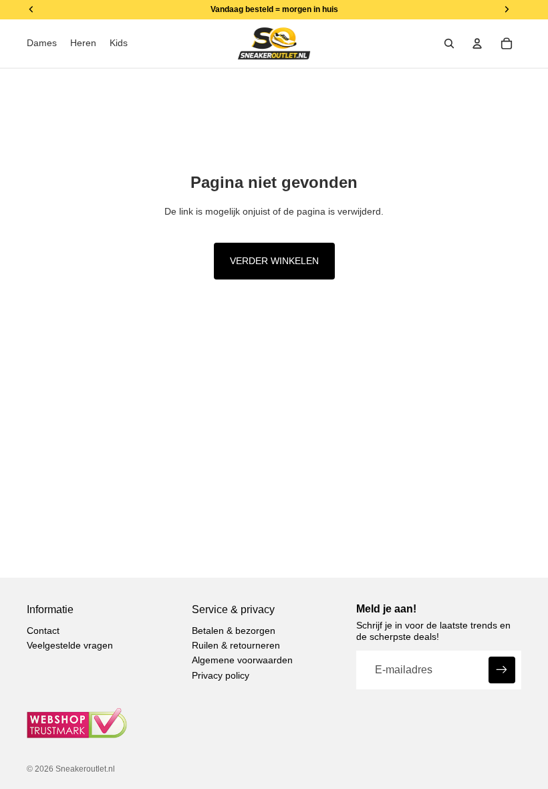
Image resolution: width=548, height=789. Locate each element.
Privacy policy (220, 675)
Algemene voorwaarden (242, 660)
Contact (43, 630)
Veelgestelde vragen (70, 645)
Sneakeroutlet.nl (85, 769)
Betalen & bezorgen (233, 630)
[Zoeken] (449, 43)
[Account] (477, 43)
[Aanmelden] (502, 670)
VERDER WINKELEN (274, 260)
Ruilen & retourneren (236, 645)
